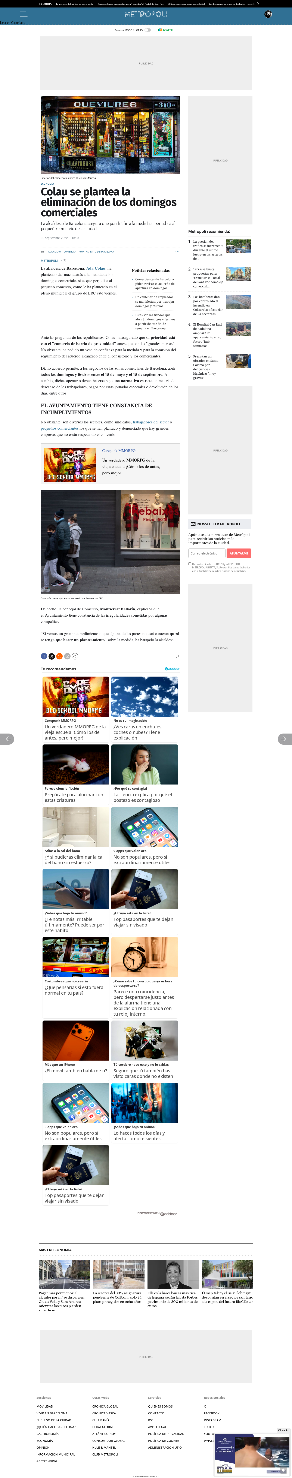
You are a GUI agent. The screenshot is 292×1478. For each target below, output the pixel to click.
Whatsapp (212, 1441)
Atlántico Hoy (104, 1434)
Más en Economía (55, 1250)
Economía (47, 183)
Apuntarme (239, 553)
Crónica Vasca (104, 1413)
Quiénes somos (160, 1406)
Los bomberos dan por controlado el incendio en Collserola (239, 4)
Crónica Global (105, 1406)
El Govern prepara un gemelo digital (186, 4)
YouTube (211, 1434)
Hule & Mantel (104, 1447)
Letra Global (102, 1427)
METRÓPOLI (49, 260)
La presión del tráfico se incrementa (74, 4)
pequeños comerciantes (59, 428)
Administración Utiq (165, 1447)
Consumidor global (108, 1441)
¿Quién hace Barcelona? (56, 1427)
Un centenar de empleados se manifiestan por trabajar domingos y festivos (154, 301)
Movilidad (45, 1406)
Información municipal (56, 1454)
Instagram (212, 1420)
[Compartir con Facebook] (44, 656)
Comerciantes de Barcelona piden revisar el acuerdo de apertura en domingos (154, 283)
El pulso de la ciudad (54, 1420)
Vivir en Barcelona (52, 1413)
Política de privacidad (166, 1434)
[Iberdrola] (165, 30)
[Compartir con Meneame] (59, 656)
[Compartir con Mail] (67, 656)
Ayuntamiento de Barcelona (96, 251)
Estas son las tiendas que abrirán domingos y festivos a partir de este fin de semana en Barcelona (155, 321)
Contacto (156, 1413)
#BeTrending (47, 1461)
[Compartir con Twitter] (52, 656)
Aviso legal (157, 1427)
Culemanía (100, 1420)
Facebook (212, 1413)
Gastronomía (48, 1434)
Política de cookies (164, 1441)
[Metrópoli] (146, 14)
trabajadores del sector (151, 421)
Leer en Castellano (12, 22)
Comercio (70, 251)
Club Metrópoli (105, 1454)
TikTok (209, 1427)
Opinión (43, 1447)
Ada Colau (54, 251)
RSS (150, 1420)
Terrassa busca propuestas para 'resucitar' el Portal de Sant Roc (131, 4)
